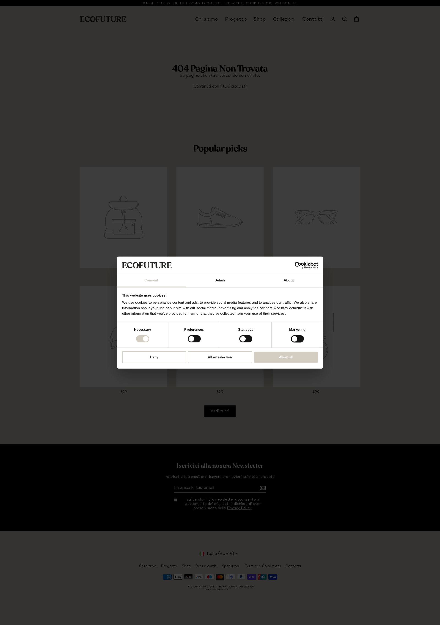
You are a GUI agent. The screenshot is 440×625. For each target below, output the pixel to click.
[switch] (194, 338)
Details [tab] (220, 280)
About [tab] (289, 280)
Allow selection (220, 357)
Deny (154, 357)
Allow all (286, 357)
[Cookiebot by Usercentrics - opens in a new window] (298, 265)
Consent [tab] (151, 280)
